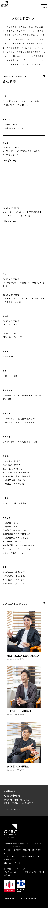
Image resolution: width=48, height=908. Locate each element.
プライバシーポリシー (12, 872)
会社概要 (7, 869)
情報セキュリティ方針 (33, 872)
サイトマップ (20, 869)
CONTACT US (14, 809)
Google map (10, 160)
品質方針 (7, 875)
